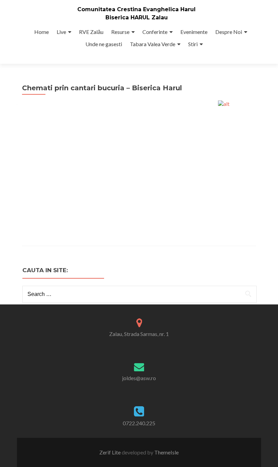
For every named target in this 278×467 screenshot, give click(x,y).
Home (41, 32)
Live (61, 32)
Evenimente (193, 32)
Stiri (193, 44)
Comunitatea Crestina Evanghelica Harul (136, 9)
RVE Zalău (91, 32)
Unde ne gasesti (103, 44)
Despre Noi (228, 32)
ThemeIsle (166, 452)
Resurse (120, 32)
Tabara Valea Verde (152, 44)
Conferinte (154, 32)
